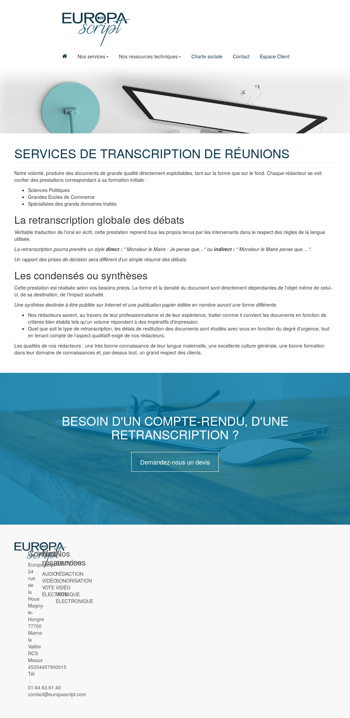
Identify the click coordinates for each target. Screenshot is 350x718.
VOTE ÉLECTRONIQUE (74, 597)
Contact (241, 56)
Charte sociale (207, 56)
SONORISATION (74, 580)
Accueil (64, 56)
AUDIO (49, 573)
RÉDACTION (69, 573)
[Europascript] (96, 29)
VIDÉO (49, 580)
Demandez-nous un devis (175, 461)
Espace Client (275, 56)
